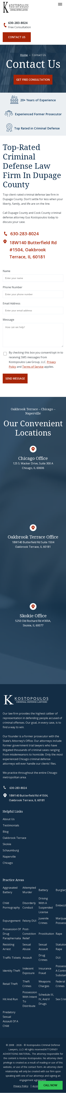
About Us (9, 819)
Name (6, 271)
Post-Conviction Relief (29, 933)
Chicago (8, 863)
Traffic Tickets (12, 958)
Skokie (7, 844)
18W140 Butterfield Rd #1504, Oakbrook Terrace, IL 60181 (33, 249)
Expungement (11, 921)
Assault (27, 958)
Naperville (9, 856)
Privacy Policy (20, 1086)
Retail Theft (10, 984)
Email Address (11, 303)
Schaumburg (11, 850)
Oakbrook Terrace (14, 838)
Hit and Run (10, 999)
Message (8, 319)
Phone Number (12, 287)
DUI (58, 958)
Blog (6, 831)
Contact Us (16, 37)
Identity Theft (11, 971)
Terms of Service (32, 367)
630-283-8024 (17, 23)
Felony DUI (29, 921)
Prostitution (46, 934)
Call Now (50, 1085)
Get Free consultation (33, 80)
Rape (59, 934)
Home (24, 55)
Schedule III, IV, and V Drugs (46, 999)
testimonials (11, 825)
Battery (43, 890)
